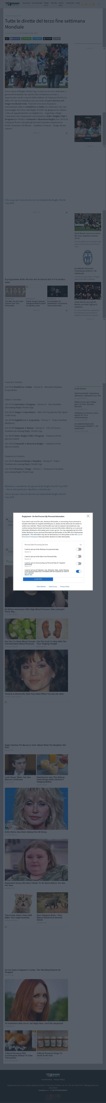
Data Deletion (41, 586)
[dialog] (53, 551)
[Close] (89, 517)
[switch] (78, 549)
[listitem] (53, 545)
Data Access (53, 586)
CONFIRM (38, 579)
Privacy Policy (64, 586)
